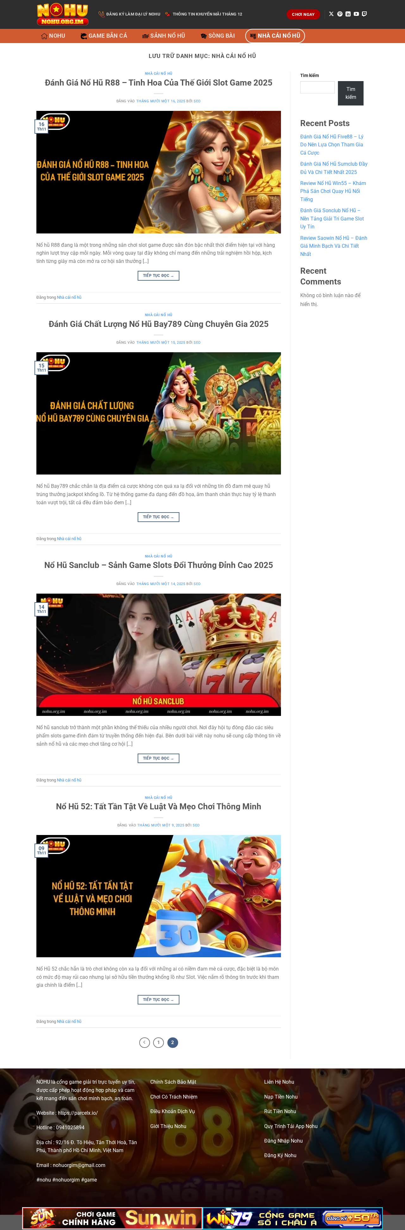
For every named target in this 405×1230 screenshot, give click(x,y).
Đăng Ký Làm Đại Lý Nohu (133, 14)
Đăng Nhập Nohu (283, 1141)
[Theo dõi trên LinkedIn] (348, 14)
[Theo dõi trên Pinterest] (339, 14)
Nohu (57, 36)
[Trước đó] (144, 1042)
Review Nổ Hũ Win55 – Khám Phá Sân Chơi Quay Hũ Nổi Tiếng (333, 191)
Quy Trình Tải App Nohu (291, 1126)
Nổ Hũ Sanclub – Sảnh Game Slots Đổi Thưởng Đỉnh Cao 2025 (158, 565)
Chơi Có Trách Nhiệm (173, 1097)
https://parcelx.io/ (78, 1113)
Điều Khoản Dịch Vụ (172, 1111)
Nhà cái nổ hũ (279, 36)
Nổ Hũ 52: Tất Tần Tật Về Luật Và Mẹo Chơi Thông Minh (158, 806)
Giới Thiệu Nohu (168, 1126)
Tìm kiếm (309, 75)
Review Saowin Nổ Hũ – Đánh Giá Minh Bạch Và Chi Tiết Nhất (333, 246)
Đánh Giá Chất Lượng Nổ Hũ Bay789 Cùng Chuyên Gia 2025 (159, 324)
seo (197, 101)
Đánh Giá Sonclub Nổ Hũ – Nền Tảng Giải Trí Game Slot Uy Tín (332, 218)
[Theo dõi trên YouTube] (356, 14)
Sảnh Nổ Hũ (167, 36)
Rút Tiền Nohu (280, 1111)
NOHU (43, 1082)
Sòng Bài (222, 36)
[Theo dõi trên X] (331, 14)
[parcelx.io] (62, 14)
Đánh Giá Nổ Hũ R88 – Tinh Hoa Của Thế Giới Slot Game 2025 (158, 82)
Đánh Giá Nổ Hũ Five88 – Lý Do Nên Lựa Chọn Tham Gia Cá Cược (332, 145)
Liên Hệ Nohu (279, 1082)
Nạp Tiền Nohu (281, 1097)
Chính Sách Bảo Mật (173, 1082)
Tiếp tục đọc (158, 275)
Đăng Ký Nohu (280, 1155)
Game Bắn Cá (108, 36)
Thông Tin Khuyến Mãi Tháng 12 (207, 14)
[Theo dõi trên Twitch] (364, 14)
